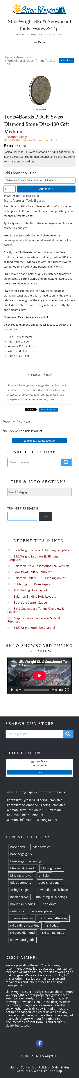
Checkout (66, 60)
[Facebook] (39, 1043)
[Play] (12, 690)
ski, (63, 390)
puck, (63, 385)
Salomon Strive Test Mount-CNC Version (41, 566)
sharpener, (25, 399)
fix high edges (19, 890)
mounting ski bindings (51, 897)
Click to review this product (39, 441)
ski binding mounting (25, 925)
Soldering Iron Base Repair (32, 584)
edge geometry (20, 883)
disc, (21, 390)
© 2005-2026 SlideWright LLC (39, 1056)
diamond (12, 385)
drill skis (44, 875)
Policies (44, 1067)
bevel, (53, 394)
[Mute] (61, 690)
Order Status (60, 1067)
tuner (52, 399)
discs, (41, 390)
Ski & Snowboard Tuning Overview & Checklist (35, 610)
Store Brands (24, 57)
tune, (35, 399)
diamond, (12, 390)
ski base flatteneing (54, 918)
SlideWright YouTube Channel (34, 628)
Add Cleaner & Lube (20, 173)
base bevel (17, 847)
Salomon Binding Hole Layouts (35, 596)
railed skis (17, 911)
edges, (45, 394)
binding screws (20, 875)
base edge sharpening (25, 861)
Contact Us (28, 1067)
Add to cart (46, 188)
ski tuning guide (53, 933)
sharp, (61, 394)
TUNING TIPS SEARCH (22, 508)
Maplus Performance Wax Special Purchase (33, 619)
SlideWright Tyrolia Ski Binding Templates (42, 550)
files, (58, 390)
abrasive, (27, 394)
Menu (41, 41)
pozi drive (49, 904)
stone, (33, 385)
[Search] (45, 516)
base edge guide (21, 854)
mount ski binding (22, 904)
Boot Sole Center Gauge (30, 603)
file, (20, 385)
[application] (39, 675)
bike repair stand (22, 868)
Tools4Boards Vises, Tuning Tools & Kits (30, 62)
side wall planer (42, 911)
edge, (36, 394)
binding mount (51, 868)
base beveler (41, 847)
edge (26, 385)
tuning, (43, 399)
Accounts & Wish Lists (32, 1071)
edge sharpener (50, 883)
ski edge (52, 925)
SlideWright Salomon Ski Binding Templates (33, 558)
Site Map (56, 1071)
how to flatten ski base (52, 890)
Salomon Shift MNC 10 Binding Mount (40, 578)
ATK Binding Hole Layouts (31, 590)
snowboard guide (22, 940)
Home (8, 57)
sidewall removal (21, 918)
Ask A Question (48, 410)
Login (39, 772)
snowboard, (14, 394)
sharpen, (12, 399)
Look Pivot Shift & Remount (33, 572)
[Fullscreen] (67, 690)
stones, (50, 390)
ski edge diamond (22, 933)
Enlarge (39, 109)
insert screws (19, 897)
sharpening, (52, 385)
